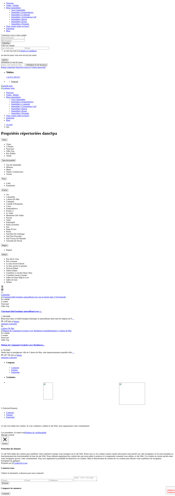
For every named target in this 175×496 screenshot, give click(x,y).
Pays (4, 179)
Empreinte (15, 372)
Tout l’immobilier (18, 10)
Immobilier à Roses (19, 22)
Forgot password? (38, 67)
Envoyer (5, 483)
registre (5, 60)
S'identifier (6, 43)
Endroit (4, 190)
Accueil (9, 125)
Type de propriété (8, 160)
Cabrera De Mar (7, 328)
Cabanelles (5, 295)
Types (4, 140)
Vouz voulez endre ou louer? (17, 26)
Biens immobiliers (13, 8)
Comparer (5, 494)
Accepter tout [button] (19, 432)
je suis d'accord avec (20, 51)
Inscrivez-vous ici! (23, 67)
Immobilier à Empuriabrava (22, 12)
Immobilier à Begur (19, 19)
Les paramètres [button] (7, 432)
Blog (8, 31)
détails (16, 321)
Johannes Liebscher (9, 324)
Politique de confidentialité (35, 432)
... (73, 319)
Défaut (4, 255)
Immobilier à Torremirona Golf (23, 17)
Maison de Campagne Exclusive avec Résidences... (23, 345)
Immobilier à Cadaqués (20, 15)
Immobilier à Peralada (20, 24)
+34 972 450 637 (13, 77)
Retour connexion (8, 67)
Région (4, 245)
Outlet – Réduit (12, 5)
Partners (14, 370)
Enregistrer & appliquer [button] (10, 461)
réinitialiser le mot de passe (36, 65)
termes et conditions (29, 51)
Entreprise (10, 28)
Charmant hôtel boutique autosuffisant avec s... (21, 311)
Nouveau (10, 3)
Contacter (15, 368)
